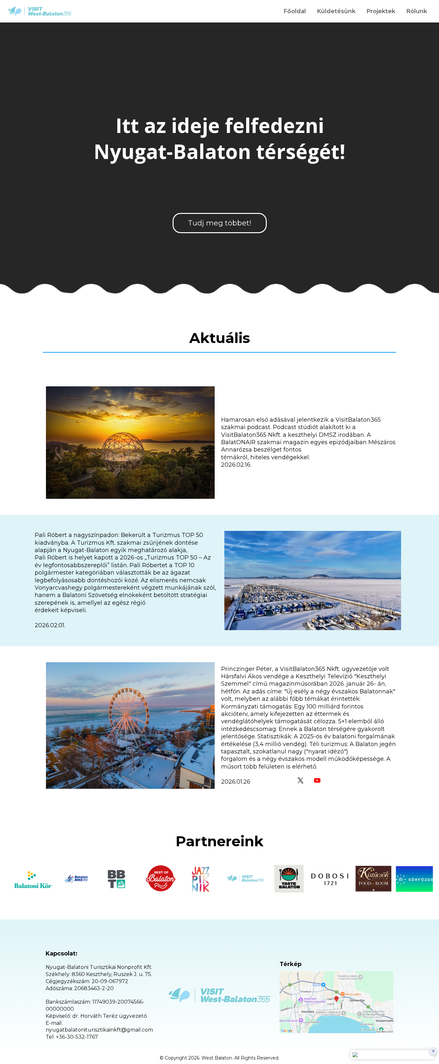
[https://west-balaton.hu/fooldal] (39, 11)
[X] (300, 780)
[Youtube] (317, 780)
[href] (336, 1002)
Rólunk (416, 11)
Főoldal (294, 11)
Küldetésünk (336, 11)
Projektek (380, 11)
